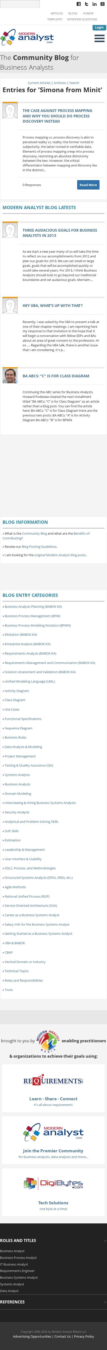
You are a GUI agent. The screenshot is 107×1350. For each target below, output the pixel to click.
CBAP (9, 952)
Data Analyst (9, 1291)
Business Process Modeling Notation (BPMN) (38, 625)
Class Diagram (15, 700)
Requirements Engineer (17, 1270)
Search (74, 83)
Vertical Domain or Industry (25, 962)
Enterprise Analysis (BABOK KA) (28, 644)
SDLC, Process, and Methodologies (30, 868)
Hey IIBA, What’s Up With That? (53, 305)
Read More (88, 185)
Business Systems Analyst (19, 1277)
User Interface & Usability (23, 859)
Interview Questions (82, 19)
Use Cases (12, 709)
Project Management (20, 756)
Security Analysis (17, 812)
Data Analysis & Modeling (23, 746)
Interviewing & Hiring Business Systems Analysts (40, 802)
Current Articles (39, 83)
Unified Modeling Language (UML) (30, 681)
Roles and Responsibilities (24, 980)
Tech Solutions (53, 1203)
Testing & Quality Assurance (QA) (29, 765)
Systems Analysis (17, 774)
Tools (9, 990)
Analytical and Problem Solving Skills (31, 821)
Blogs (72, 13)
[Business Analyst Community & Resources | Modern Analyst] (27, 37)
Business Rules (15, 737)
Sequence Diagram (18, 728)
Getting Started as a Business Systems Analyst (38, 933)
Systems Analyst (12, 1284)
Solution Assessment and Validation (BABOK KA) (40, 672)
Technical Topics (17, 971)
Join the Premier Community (53, 1151)
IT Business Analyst (14, 1264)
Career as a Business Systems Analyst (32, 915)
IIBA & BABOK (15, 943)
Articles (57, 13)
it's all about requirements (53, 1104)
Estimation (13, 840)
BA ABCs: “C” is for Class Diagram (56, 375)
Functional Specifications (23, 718)
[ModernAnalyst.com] (53, 1132)
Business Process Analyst (18, 1257)
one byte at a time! (53, 1209)
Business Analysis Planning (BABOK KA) (33, 606)
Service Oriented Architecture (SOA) (31, 905)
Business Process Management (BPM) (32, 616)
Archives (60, 83)
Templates (54, 19)
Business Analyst (12, 1251)
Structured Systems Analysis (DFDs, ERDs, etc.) (39, 877)
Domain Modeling (18, 793)
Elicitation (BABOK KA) (21, 634)
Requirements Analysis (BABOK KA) (30, 653)
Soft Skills (12, 831)
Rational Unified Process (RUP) (27, 896)
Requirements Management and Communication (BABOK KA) (50, 663)
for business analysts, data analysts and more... (53, 1157)
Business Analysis (17, 784)
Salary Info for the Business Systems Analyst (37, 924)
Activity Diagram (17, 691)
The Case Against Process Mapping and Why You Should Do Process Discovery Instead (57, 116)
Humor (88, 13)
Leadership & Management (25, 849)
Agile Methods (15, 887)
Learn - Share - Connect (53, 1099)
